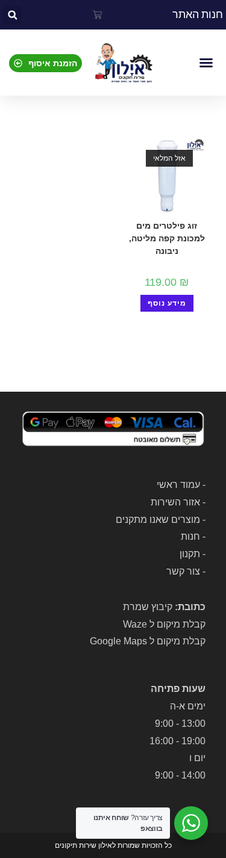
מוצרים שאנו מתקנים (158, 519)
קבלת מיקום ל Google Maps (148, 641)
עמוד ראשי (178, 485)
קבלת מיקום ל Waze (164, 624)
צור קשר (183, 571)
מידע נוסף (167, 303)
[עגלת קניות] (97, 14)
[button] (12, 15)
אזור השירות (175, 502)
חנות (190, 536)
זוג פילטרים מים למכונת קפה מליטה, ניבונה (167, 238)
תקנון (190, 554)
